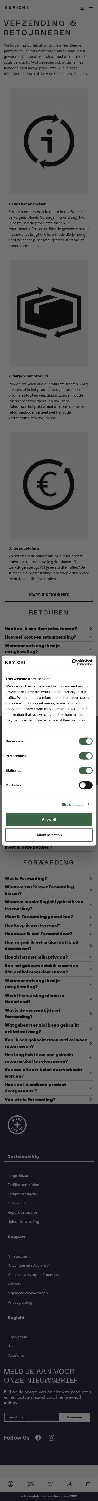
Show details (72, 804)
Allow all (49, 819)
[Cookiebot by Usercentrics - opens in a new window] (72, 662)
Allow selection (49, 835)
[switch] (86, 756)
